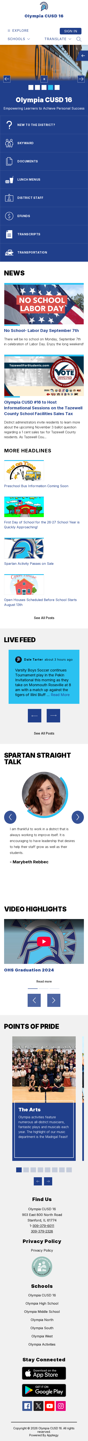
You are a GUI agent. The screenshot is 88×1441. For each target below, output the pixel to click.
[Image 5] (57, 87)
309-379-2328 (42, 1231)
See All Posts (44, 618)
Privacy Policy (42, 1250)
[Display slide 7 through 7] (62, 1169)
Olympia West (42, 1336)
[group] (44, 827)
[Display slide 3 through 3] (33, 1169)
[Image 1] (30, 87)
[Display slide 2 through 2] (26, 1169)
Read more (44, 981)
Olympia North (42, 1320)
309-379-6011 (43, 1226)
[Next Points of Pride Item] (48, 1181)
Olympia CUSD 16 (42, 1295)
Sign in (70, 31)
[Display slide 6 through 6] (55, 1169)
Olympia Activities (41, 1344)
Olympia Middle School (42, 1312)
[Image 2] (37, 87)
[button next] (53, 716)
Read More (60, 695)
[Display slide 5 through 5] (47, 1169)
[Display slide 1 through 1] (19, 1169)
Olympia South (41, 1328)
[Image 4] (50, 87)
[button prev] (35, 716)
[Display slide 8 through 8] (69, 1169)
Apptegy (53, 1435)
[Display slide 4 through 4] (40, 1169)
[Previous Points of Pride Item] (38, 1181)
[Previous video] (34, 1000)
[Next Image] (81, 79)
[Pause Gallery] (44, 79)
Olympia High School (42, 1303)
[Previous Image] (6, 79)
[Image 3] (44, 87)
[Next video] (53, 1000)
